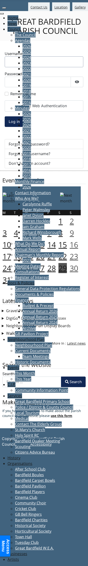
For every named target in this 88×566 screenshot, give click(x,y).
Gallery (80, 7)
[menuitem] (13, 17)
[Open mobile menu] (4, 8)
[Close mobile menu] (2, 13)
